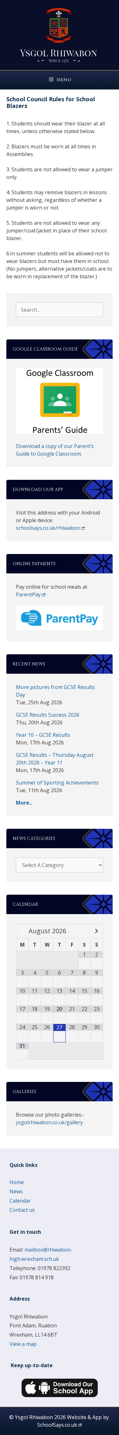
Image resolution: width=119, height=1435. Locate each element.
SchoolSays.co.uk (57, 1424)
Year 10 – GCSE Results (43, 734)
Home (17, 1182)
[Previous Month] (22, 931)
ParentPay (28, 594)
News (16, 1191)
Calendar (20, 1200)
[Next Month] (97, 931)
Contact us (22, 1209)
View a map (23, 1343)
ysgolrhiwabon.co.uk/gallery (49, 1122)
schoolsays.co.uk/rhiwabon (48, 527)
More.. (24, 802)
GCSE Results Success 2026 (47, 714)
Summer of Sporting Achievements (57, 782)
